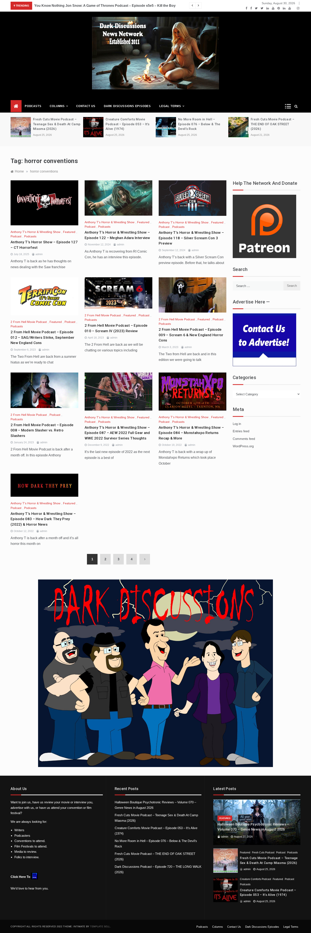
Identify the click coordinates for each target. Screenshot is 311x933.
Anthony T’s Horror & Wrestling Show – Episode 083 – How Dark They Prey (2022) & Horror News (43, 518)
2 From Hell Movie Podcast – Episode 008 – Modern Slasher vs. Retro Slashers (42, 430)
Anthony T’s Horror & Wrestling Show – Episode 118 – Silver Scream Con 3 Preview (191, 237)
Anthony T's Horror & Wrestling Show (35, 232)
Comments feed (244, 439)
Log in (237, 424)
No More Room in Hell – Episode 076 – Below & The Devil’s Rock (199, 124)
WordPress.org (243, 446)
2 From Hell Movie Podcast (29, 322)
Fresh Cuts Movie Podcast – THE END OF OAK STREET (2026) (272, 124)
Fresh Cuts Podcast (263, 852)
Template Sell (100, 926)
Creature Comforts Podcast (255, 879)
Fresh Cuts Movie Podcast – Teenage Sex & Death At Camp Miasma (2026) (56, 124)
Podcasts (33, 106)
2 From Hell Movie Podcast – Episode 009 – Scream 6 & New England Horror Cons (191, 334)
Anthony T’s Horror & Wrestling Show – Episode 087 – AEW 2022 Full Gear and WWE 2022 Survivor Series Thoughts (117, 432)
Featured (69, 232)
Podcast (16, 236)
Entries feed (241, 431)
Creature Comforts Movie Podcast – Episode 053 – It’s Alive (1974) (127, 124)
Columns (57, 106)
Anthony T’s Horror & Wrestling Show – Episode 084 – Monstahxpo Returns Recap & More (191, 432)
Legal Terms (170, 106)
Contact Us (85, 106)
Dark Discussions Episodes (127, 106)
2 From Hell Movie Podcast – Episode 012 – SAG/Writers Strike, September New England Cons (42, 337)
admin (39, 254)
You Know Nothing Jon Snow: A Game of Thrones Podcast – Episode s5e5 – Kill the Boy (105, 5)
